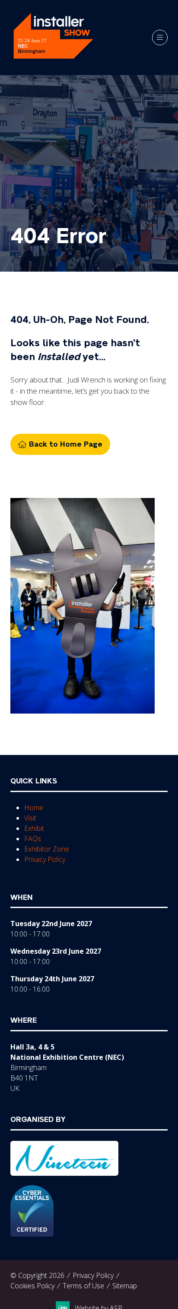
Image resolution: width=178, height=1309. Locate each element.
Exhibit (34, 828)
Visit (30, 818)
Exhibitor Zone (46, 849)
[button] (160, 37)
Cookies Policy (32, 1285)
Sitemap (124, 1285)
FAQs (32, 838)
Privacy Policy (44, 859)
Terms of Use (83, 1285)
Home (33, 807)
